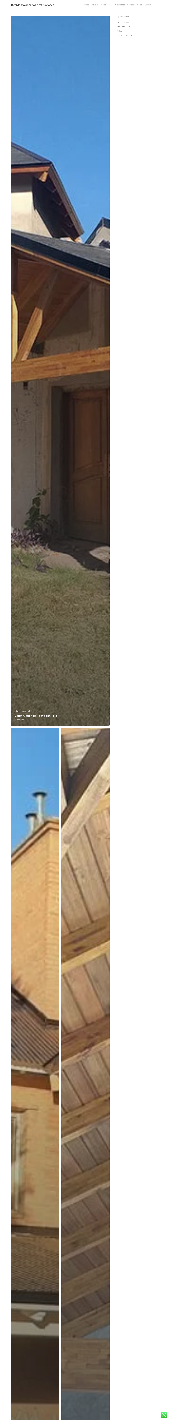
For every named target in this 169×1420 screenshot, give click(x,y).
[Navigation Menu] (156, 5)
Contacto (131, 5)
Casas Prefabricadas (117, 5)
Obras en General (144, 5)
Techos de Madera (90, 5)
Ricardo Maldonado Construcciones (32, 4)
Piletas (103, 5)
